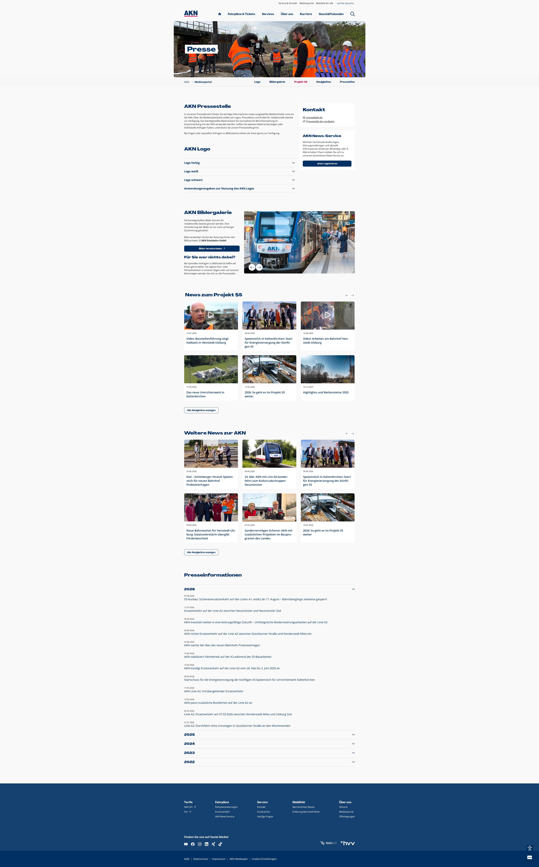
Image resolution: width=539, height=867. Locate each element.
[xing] (213, 844)
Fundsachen (263, 811)
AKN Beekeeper (238, 859)
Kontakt (261, 807)
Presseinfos (347, 82)
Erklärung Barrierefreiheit (306, 811)
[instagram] (199, 844)
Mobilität (299, 802)
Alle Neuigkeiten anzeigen (201, 410)
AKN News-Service (224, 816)
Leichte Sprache (345, 3)
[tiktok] (220, 844)
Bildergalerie (277, 82)
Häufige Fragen (265, 816)
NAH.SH (188, 807)
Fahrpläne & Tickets (241, 14)
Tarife (188, 802)
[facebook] (193, 844)
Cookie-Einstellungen (264, 859)
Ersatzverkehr (222, 811)
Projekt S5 (300, 82)
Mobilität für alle (324, 3)
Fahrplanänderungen (226, 807)
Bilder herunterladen (210, 248)
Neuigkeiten (323, 82)
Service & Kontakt (287, 3)
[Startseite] (190, 14)
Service (262, 802)
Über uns (287, 14)
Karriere (306, 14)
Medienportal (306, 3)
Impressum (218, 859)
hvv (186, 811)
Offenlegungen (347, 816)
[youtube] (186, 844)
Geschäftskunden (331, 14)
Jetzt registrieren (327, 163)
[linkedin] (206, 844)
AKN (186, 82)
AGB (186, 859)
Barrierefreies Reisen (304, 807)
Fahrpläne (222, 802)
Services (268, 14)
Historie (343, 807)
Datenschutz (200, 859)
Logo (257, 82)
